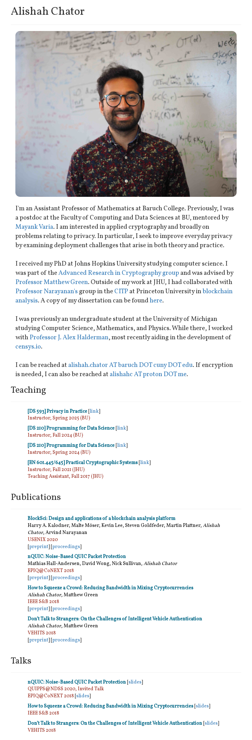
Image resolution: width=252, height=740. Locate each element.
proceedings (66, 546)
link (94, 411)
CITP (121, 291)
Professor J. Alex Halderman (69, 337)
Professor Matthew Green (51, 282)
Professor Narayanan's (46, 291)
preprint (38, 546)
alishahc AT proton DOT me (148, 374)
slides (134, 682)
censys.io (28, 346)
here (156, 300)
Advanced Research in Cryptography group (118, 273)
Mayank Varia (34, 227)
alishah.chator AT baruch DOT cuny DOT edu (130, 365)
